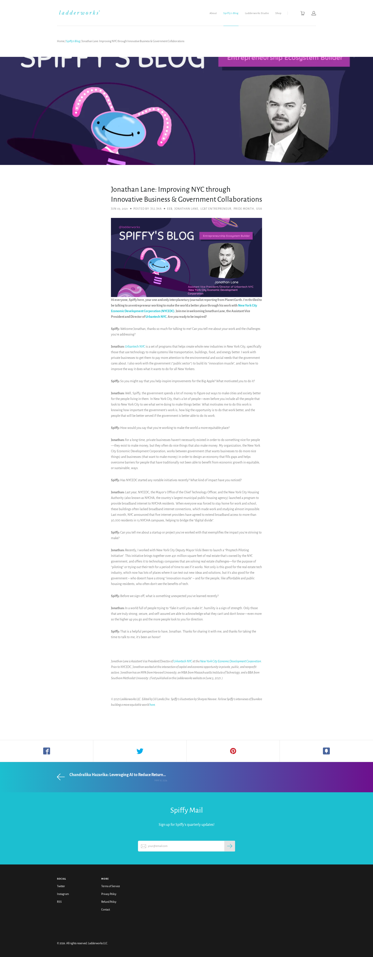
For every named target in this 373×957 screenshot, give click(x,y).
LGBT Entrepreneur (216, 208)
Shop (278, 13)
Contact (105, 909)
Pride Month (244, 208)
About (213, 13)
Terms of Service (110, 886)
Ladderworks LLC (97, 943)
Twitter (61, 886)
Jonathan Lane (186, 208)
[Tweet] (139, 751)
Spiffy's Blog (231, 13)
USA (259, 208)
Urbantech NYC (155, 316)
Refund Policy (108, 901)
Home (60, 41)
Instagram (63, 894)
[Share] (46, 751)
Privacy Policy (108, 894)
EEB (169, 208)
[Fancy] (326, 751)
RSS (59, 901)
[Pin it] (233, 751)
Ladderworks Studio (257, 13)
